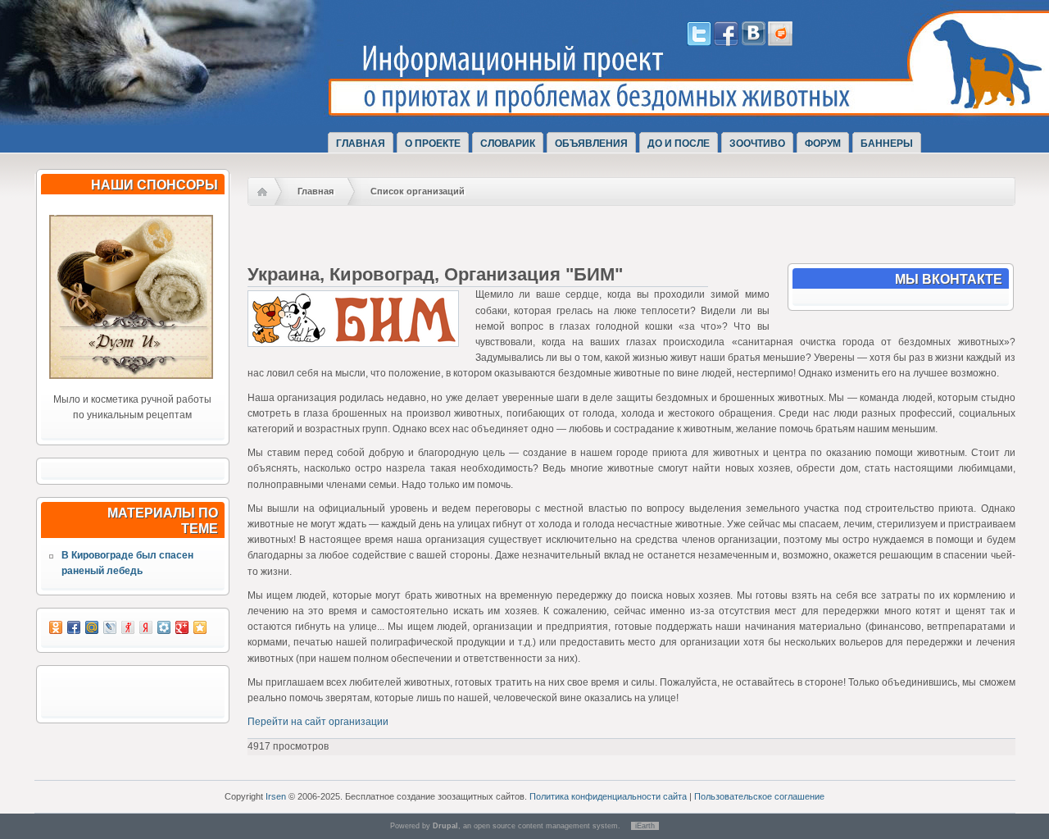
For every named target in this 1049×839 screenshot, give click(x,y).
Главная (360, 143)
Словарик (507, 143)
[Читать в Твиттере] (699, 42)
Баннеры (887, 143)
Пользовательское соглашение (759, 796)
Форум (823, 143)
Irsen (276, 796)
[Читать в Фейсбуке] (726, 42)
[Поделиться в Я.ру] (127, 627)
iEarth (645, 826)
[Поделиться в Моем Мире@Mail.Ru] (91, 627)
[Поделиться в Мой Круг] (163, 627)
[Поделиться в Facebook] (73, 627)
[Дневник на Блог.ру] (780, 42)
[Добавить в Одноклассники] (55, 627)
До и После (678, 143)
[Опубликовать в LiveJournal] (109, 627)
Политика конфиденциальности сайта (608, 796)
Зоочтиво (757, 143)
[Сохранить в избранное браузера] (200, 627)
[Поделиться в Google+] (181, 627)
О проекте (433, 143)
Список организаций (417, 191)
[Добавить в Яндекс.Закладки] (145, 627)
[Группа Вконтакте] (753, 42)
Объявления (591, 143)
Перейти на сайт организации (317, 721)
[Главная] (187, 109)
